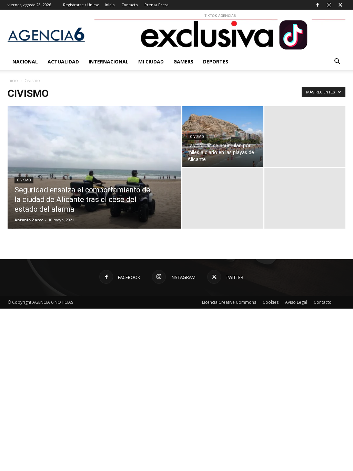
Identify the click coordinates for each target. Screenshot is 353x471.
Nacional (25, 61)
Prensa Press (156, 4)
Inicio (110, 4)
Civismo (24, 180)
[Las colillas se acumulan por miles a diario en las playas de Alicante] (222, 136)
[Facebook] (317, 5)
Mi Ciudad (151, 61)
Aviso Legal (296, 302)
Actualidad (63, 61)
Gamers (183, 61)
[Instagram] (329, 5)
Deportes (215, 61)
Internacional (109, 61)
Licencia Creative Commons (229, 302)
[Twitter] (340, 5)
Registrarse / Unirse (81, 4)
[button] (337, 62)
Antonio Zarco (28, 219)
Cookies (271, 302)
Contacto (129, 4)
